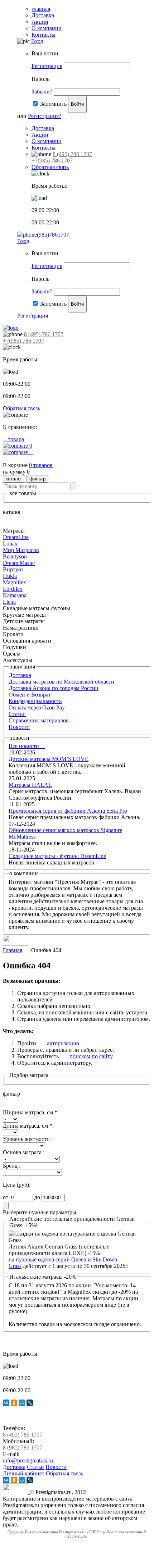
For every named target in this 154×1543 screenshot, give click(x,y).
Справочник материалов (39, 720)
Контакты (44, 35)
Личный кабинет (23, 1473)
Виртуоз (13, 569)
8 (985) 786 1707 (22, 1447)
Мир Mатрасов (21, 550)
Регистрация (47, 66)
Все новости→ (27, 746)
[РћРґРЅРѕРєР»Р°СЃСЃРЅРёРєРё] (14, 1403)
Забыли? (42, 91)
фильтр (37, 478)
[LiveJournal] (30, 1403)
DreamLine (16, 537)
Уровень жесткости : (28, 1139)
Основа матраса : (23, 1152)
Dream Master (19, 563)
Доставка (43, 15)
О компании (47, 28)
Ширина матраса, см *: (31, 1112)
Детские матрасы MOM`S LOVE (48, 759)
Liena (9, 602)
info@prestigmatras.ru (28, 1460)
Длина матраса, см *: (28, 1126)
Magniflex (14, 582)
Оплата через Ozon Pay (37, 707)
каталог (14, 478)
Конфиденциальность (35, 701)
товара (13, 439)
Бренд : (11, 1166)
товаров (41, 465)
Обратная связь (50, 167)
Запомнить (53, 104)
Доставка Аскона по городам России (53, 688)
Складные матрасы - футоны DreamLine (57, 856)
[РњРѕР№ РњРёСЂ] (22, 1403)
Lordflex (13, 589)
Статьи (17, 714)
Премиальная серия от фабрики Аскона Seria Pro (68, 811)
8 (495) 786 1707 (72, 154)
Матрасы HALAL (30, 785)
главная (41, 9)
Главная (12, 950)
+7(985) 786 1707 (52, 161)
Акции (40, 22)
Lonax (10, 543)
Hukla (10, 576)
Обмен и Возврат (30, 694)
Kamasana (15, 595)
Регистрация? (44, 116)
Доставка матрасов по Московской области (61, 682)
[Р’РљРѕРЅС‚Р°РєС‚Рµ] (6, 1403)
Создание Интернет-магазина (33, 1532)
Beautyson (15, 556)
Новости (19, 727)
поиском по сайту (90, 1056)
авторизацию (63, 1043)
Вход (37, 41)
